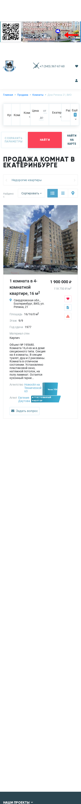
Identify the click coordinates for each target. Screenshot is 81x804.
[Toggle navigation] (32, 66)
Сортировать (30, 193)
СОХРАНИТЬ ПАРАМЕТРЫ (14, 140)
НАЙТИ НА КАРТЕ (71, 140)
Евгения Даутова (24, 399)
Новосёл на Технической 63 (33, 388)
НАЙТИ (45, 140)
